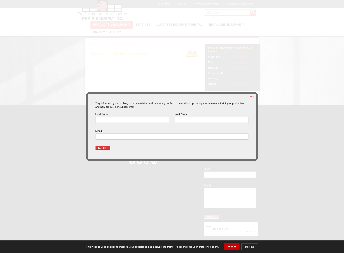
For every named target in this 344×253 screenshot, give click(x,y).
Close (251, 96)
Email (98, 130)
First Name (101, 114)
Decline (249, 246)
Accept (231, 246)
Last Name (181, 114)
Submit (103, 147)
